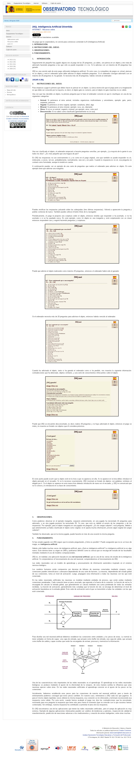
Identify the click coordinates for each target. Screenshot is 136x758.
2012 (10, 62)
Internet (36, 3)
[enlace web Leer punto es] (71, 751)
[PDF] (123, 28)
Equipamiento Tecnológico (22, 3)
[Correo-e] (130, 28)
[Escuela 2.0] (19, 751)
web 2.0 (9, 44)
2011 (10, 64)
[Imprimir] (126, 28)
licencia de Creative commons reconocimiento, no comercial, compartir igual (17, 119)
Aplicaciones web (13, 39)
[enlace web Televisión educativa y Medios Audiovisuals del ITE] (97, 751)
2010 (10, 66)
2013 (10, 59)
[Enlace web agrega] (45, 751)
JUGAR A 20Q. (38, 80)
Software (44, 3)
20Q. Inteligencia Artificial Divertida (52, 26)
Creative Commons (125, 730)
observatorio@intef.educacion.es (120, 733)
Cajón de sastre (56, 3)
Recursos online (48, 30)
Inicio (8, 3)
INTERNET (36, 30)
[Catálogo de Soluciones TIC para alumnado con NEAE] (110, 751)
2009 (10, 68)
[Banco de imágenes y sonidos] (123, 751)
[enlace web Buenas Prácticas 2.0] (32, 751)
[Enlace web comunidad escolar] (58, 751)
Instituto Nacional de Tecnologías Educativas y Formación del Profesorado (107, 735)
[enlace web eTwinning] (84, 751)
